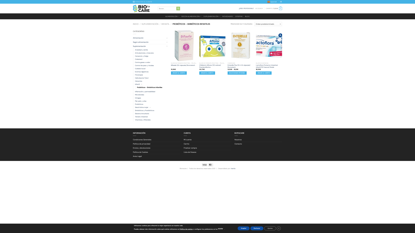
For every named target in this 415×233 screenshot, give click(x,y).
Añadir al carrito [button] (179, 73)
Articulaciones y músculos (144, 53)
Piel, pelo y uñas (140, 101)
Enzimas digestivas (141, 72)
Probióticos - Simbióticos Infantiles (149, 87)
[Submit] (178, 8)
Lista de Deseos (190, 152)
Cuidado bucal (140, 69)
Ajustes (270, 228)
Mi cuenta (188, 140)
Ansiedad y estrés (141, 50)
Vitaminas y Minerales (143, 120)
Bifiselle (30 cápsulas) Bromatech (183, 65)
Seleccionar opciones (237, 73)
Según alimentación (190, 16)
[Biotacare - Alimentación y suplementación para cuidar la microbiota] (144, 8)
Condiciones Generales (142, 140)
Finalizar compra (190, 148)
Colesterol (138, 59)
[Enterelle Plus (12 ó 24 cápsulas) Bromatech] (241, 45)
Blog (247, 16)
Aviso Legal (137, 156)
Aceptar (243, 228)
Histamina (138, 81)
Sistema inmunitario (142, 114)
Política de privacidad (141, 144)
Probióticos (139, 104)
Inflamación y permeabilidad (145, 92)
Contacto (238, 144)
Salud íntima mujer (141, 107)
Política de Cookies (140, 152)
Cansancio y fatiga (141, 56)
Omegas (138, 98)
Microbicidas (139, 95)
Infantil (165, 24)
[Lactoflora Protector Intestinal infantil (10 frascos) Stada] (269, 45)
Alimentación (171, 16)
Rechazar (257, 228)
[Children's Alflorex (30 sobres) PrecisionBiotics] (212, 45)
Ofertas (239, 16)
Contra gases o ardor (142, 62)
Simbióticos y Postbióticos (144, 110)
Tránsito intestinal (141, 117)
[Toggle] (167, 38)
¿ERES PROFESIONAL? (246, 8)
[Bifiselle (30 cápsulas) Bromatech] (184, 45)
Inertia (233, 168)
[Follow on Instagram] (281, 2)
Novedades (227, 16)
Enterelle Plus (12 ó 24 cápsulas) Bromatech (239, 66)
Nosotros (238, 140)
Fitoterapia (139, 75)
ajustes (220, 228)
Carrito (186, 144)
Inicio (136, 24)
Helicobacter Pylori (141, 78)
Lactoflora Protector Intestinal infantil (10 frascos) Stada (267, 66)
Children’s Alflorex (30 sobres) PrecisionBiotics (210, 66)
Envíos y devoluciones (141, 148)
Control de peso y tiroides (144, 65)
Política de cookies (186, 229)
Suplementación (211, 16)
